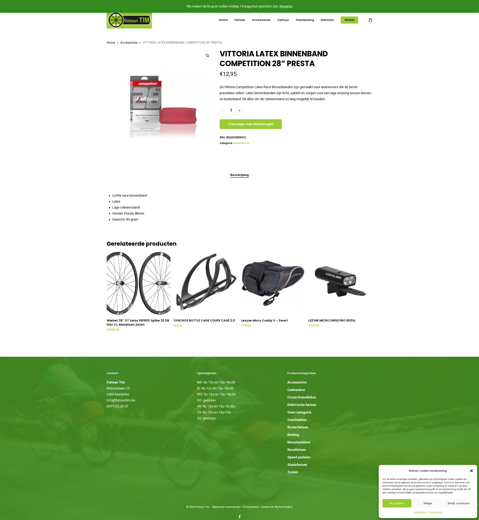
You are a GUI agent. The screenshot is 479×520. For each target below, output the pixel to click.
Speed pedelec (298, 457)
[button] (471, 471)
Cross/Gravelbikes (301, 397)
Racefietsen (296, 450)
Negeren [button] (286, 6)
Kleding (293, 435)
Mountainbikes (298, 442)
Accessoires (128, 42)
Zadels (292, 472)
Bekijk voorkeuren (459, 503)
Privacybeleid (435, 512)
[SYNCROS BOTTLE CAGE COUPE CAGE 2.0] (206, 283)
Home (111, 42)
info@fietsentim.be (121, 400)
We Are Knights (284, 506)
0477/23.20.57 (117, 406)
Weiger (428, 503)
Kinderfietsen (297, 427)
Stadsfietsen (297, 465)
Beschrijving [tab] (239, 175)
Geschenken (296, 420)
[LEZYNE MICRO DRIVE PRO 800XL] (340, 283)
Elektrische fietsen (301, 405)
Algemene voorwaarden (226, 506)
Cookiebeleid (420, 512)
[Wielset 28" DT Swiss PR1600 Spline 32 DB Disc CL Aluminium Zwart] (138, 283)
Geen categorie (299, 412)
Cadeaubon (296, 390)
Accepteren (397, 503)
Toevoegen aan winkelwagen (250, 124)
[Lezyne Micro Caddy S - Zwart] (273, 283)
